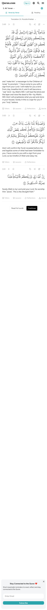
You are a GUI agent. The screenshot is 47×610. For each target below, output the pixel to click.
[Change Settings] (42, 8)
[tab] (12, 13)
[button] (9, 8)
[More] (44, 24)
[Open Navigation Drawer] (43, 3)
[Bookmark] (14, 24)
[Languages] (33, 3)
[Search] (38, 3)
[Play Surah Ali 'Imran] (9, 24)
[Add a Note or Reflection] (39, 24)
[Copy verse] (30, 24)
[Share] (35, 24)
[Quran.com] (8, 3)
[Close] (44, 581)
